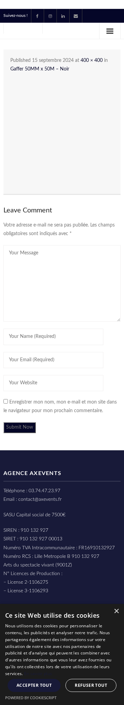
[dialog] (62, 654)
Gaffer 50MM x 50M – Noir (39, 69)
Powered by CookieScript (30, 697)
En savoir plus (38, 673)
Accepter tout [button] (34, 685)
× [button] (116, 611)
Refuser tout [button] (91, 685)
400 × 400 (92, 60)
